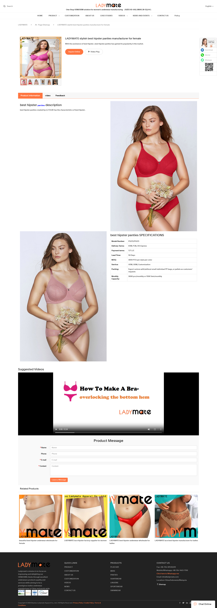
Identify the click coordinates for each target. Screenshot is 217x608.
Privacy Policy (78, 603)
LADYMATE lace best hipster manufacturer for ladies (176, 540)
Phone (43, 454)
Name (43, 448)
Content (42, 466)
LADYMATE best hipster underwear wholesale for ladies (130, 542)
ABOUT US (89, 16)
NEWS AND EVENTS (141, 16)
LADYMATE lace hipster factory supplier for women (85, 540)
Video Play (95, 52)
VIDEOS (122, 16)
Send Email (209, 50)
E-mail (43, 460)
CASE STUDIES (106, 16)
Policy (177, 16)
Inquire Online (74, 52)
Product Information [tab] (30, 96)
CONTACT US (163, 16)
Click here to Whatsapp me (168, 574)
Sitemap (162, 584)
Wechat (207, 55)
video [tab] (47, 96)
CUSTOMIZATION (72, 16)
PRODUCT (53, 16)
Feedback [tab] (60, 96)
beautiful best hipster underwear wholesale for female (38, 542)
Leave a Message (59, 480)
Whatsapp (208, 60)
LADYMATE (23, 25)
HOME (40, 16)
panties (41, 105)
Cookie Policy (89, 603)
